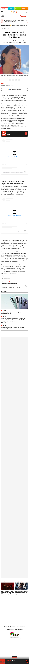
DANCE (16, 8)
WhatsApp (16, 79)
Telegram (19, 79)
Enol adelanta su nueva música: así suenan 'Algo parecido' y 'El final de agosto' (12, 328)
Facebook (10, 79)
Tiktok (9, 601)
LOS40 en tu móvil (10, 629)
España (2, 16)
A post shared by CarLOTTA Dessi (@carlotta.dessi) (14, 172)
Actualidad (7, 28)
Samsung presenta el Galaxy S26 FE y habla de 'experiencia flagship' (12, 312)
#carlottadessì (14, 282)
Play (27, 661)
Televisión (9, 334)
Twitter (13, 79)
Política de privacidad (21, 626)
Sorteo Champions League (18, 25)
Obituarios (3, 334)
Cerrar (26, 20)
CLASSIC (10, 8)
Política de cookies (9, 628)
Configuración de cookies (19, 628)
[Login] (27, 12)
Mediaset (11, 97)
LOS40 (3, 8)
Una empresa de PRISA (14, 634)
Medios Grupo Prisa (14, 637)
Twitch (20, 601)
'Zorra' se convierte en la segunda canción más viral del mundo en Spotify (7, 593)
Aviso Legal (6, 626)
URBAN (23, 8)
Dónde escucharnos (19, 629)
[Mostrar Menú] (2, 12)
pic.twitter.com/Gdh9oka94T (9, 283)
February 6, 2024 (17, 287)
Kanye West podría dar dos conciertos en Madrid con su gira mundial (21, 593)
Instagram (6, 601)
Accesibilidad (12, 626)
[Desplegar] (14, 656)
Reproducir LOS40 (26, 133)
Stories (23, 601)
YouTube (12, 601)
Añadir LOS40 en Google (15, 89)
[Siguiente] (27, 25)
